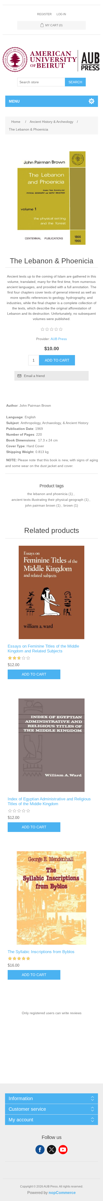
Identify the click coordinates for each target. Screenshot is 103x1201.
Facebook (40, 1149)
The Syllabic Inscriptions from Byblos (41, 952)
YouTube (63, 1149)
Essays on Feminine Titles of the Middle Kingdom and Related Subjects (43, 648)
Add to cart (57, 360)
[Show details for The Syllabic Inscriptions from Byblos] (51, 898)
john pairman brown (40, 505)
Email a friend (34, 376)
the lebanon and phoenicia (47, 494)
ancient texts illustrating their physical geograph (47, 500)
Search (75, 82)
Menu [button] (14, 101)
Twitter (51, 1149)
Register (44, 14)
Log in (61, 14)
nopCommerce (62, 1193)
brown (68, 505)
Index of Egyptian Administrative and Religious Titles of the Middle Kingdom (49, 801)
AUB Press (59, 339)
